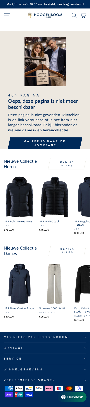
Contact (13, 348)
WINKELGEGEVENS (23, 369)
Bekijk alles (67, 163)
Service (13, 358)
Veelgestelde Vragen (29, 380)
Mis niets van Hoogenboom (36, 337)
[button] (72, 397)
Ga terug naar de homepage (45, 143)
